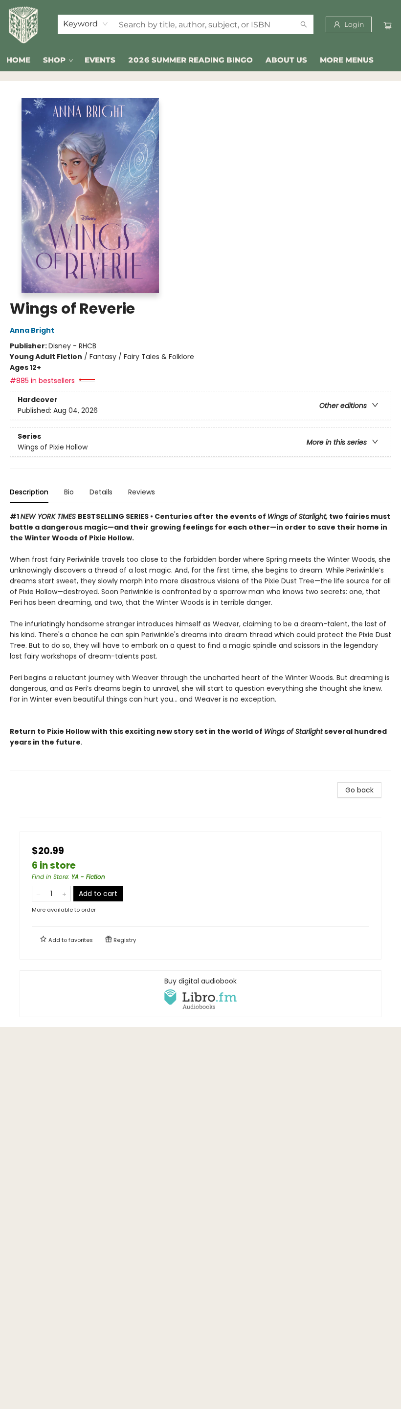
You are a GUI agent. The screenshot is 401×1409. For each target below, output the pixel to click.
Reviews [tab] (141, 492)
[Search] (303, 24)
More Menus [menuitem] (347, 59)
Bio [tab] (69, 492)
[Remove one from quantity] (38, 893)
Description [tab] (29, 492)
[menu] (200, 60)
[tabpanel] (200, 640)
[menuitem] (18, 60)
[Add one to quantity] (64, 893)
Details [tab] (100, 492)
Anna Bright (32, 330)
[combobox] (86, 24)
